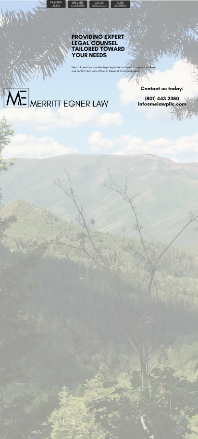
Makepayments (120, 4)
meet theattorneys (78, 4)
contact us (99, 5)
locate (99, 2)
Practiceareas (56, 3)
